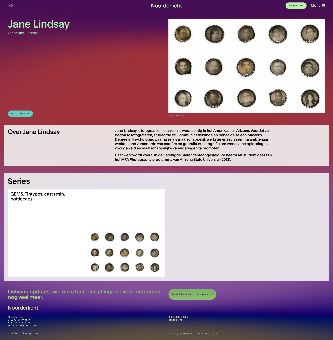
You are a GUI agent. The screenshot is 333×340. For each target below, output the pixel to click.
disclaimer (202, 333)
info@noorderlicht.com (22, 325)
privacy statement (180, 333)
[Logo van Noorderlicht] (166, 5)
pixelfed (13, 333)
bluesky (26, 333)
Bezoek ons (175, 319)
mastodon (39, 333)
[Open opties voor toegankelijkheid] (10, 5)
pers (214, 333)
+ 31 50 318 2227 (19, 322)
